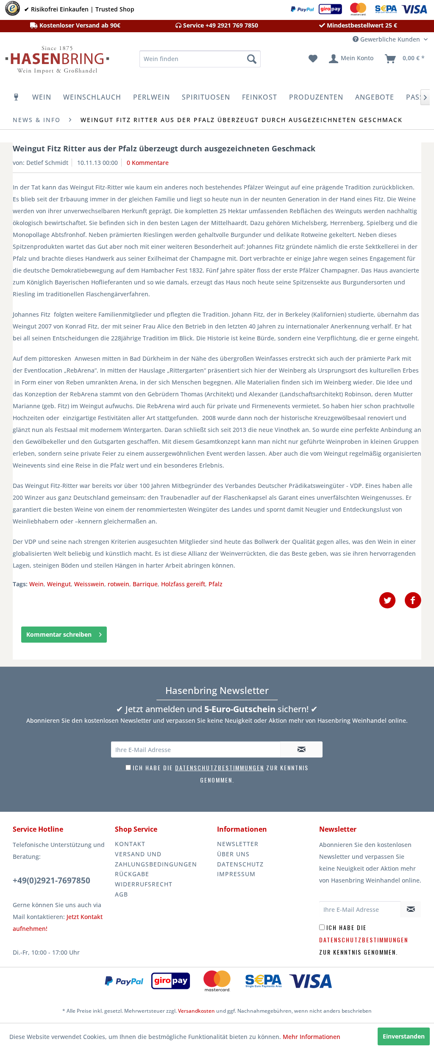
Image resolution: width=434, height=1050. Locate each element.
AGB (121, 894)
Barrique (145, 584)
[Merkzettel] (313, 58)
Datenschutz (240, 864)
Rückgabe (132, 874)
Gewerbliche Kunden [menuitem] (390, 39)
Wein (36, 584)
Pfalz (216, 584)
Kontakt (130, 844)
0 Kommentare (148, 163)
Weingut (59, 584)
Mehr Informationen (311, 1037)
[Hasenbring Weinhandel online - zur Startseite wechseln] (56, 61)
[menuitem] (200, 58)
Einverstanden (404, 1036)
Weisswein (89, 584)
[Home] (16, 97)
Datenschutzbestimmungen (219, 767)
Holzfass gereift (183, 584)
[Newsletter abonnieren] (301, 749)
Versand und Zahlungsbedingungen (156, 859)
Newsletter (238, 844)
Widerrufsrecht (143, 884)
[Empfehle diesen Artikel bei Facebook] (412, 600)
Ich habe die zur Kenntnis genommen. (363, 939)
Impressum (236, 874)
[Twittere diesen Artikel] (391, 600)
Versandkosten (196, 1010)
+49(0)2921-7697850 (51, 880)
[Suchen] (252, 58)
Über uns (233, 854)
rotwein (118, 584)
